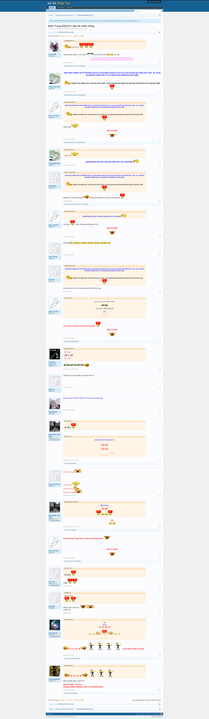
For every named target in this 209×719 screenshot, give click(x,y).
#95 (160, 526)
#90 (160, 369)
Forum (52, 7)
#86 (160, 236)
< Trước (61, 36)
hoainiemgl (66, 66)
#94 (160, 495)
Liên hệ (137, 714)
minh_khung (53, 256)
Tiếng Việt (49, 714)
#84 (160, 165)
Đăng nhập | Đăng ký (154, 1)
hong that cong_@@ (52, 363)
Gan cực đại (125, 21)
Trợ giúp (142, 714)
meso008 (66, 561)
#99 (160, 655)
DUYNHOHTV (53, 412)
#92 (160, 410)
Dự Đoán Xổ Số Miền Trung (64, 28)
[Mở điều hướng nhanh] (159, 15)
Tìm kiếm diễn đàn (52, 10)
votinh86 (52, 606)
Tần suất (132, 21)
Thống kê (118, 21)
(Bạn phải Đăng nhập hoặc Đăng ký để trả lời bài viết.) (146, 700)
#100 (159, 690)
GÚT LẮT (66, 463)
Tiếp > (82, 36)
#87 (160, 254)
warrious (52, 279)
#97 (160, 586)
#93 (160, 460)
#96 (160, 558)
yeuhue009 (52, 54)
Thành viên (60, 7)
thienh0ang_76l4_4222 (55, 435)
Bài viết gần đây (64, 10)
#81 (160, 62)
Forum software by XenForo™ (61, 716)
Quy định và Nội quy (157, 716)
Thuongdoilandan (68, 95)
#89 (160, 338)
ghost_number (54, 116)
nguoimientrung (68, 341)
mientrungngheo (68, 658)
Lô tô (137, 21)
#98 (160, 613)
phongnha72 (53, 633)
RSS (161, 714)
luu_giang (80, 28)
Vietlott (72, 21)
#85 (160, 201)
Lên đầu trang (155, 714)
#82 (160, 91)
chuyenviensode (76, 66)
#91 (160, 387)
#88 (160, 291)
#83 (160, 139)
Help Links (69, 7)
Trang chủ (148, 714)
